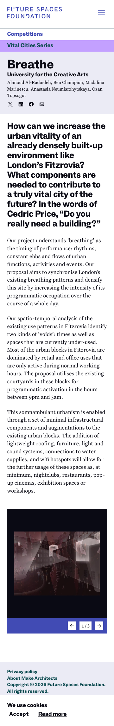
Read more (52, 714)
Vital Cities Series (30, 45)
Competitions (25, 34)
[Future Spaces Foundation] (34, 12)
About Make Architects (32, 679)
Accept (19, 714)
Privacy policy (22, 672)
